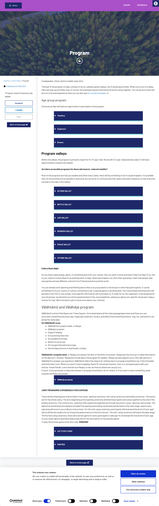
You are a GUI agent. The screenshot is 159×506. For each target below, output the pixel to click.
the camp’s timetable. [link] (97, 93)
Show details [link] (129, 501)
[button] (19, 103)
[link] (156, 3)
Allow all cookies (138, 474)
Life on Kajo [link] (16, 81)
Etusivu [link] (7, 81)
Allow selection (138, 482)
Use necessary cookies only (138, 490)
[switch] (71, 501)
